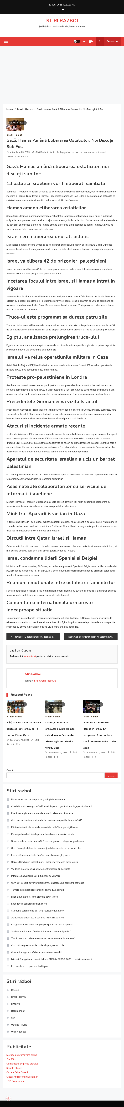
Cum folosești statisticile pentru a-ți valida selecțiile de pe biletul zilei (46, 848)
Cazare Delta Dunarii (17, 1072)
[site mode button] (77, 41)
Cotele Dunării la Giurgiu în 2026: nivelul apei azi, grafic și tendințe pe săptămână (51, 806)
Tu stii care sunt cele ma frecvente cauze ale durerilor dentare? (43, 938)
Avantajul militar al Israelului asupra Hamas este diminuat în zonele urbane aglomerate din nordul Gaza (60, 735)
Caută (9, 770)
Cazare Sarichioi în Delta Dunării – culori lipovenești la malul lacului (44, 862)
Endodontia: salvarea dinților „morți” (29, 903)
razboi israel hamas (17, 156)
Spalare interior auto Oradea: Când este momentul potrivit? (41, 931)
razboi (71, 152)
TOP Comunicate (15, 1081)
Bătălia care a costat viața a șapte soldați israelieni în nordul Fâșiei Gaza (24, 729)
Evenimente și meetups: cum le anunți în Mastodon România (42, 813)
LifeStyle (15, 1004)
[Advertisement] (62, 75)
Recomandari (18, 1011)
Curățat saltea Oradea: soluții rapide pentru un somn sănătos (42, 924)
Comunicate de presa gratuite (22, 1063)
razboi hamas (83, 152)
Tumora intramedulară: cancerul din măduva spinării (37, 890)
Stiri (13, 1018)
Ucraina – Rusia (19, 1024)
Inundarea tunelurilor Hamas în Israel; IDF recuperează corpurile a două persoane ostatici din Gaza (99, 735)
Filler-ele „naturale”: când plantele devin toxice (34, 896)
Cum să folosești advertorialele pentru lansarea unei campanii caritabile (47, 883)
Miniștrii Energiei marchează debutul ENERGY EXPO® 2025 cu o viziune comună (52, 959)
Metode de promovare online (21, 1055)
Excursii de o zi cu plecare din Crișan (29, 966)
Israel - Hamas (14, 135)
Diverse (15, 990)
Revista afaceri (14, 1068)
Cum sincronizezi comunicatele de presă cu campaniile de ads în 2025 (46, 820)
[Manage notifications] (8, 1098)
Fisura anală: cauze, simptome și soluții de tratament (38, 799)
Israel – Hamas (18, 997)
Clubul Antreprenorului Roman (22, 1076)
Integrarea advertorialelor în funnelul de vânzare (35, 876)
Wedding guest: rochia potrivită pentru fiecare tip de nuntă (40, 869)
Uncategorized (18, 1031)
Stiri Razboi (42, 152)
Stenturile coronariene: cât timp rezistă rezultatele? (37, 910)
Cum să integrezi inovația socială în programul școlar (38, 945)
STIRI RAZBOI (62, 20)
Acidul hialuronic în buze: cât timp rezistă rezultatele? (38, 917)
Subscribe (112, 41)
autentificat (30, 656)
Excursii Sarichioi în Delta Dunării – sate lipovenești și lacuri (40, 855)
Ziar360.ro (11, 1059)
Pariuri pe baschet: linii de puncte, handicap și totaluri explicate (42, 834)
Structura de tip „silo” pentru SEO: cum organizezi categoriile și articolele (47, 841)
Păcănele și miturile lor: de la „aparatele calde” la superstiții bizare (44, 827)
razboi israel (99, 152)
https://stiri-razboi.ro (45, 680)
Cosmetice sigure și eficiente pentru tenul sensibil (36, 952)
